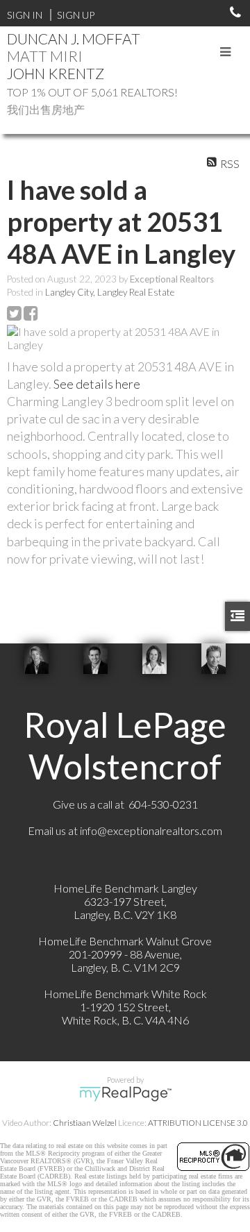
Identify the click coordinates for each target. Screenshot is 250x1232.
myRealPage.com (125, 1094)
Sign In (24, 15)
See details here (96, 383)
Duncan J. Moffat (73, 38)
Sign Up (75, 15)
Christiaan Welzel (85, 1122)
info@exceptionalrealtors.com (151, 830)
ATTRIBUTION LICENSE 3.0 (198, 1122)
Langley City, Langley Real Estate (109, 292)
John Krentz (55, 73)
